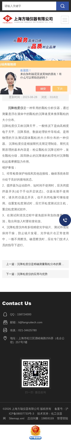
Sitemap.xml (16, 418)
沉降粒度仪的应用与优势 (32, 274)
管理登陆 (62, 418)
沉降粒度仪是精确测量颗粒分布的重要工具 (43, 264)
